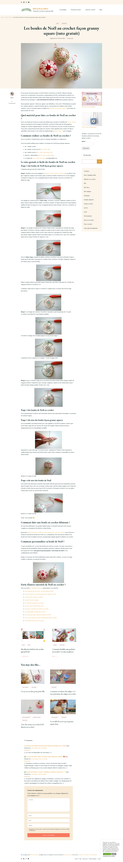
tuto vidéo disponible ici (44, 152)
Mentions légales (92, 858)
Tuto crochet (64, 23)
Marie (12, 97)
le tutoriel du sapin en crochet (34, 603)
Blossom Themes (68, 854)
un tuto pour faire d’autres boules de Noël (38, 615)
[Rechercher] (99, 161)
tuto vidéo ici (45, 149)
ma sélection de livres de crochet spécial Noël (39, 591)
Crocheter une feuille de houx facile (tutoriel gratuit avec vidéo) (45, 746)
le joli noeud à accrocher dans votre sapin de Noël (40, 594)
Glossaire (87, 195)
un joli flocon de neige (32, 600)
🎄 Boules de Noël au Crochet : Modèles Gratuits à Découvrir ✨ (44, 772)
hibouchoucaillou (40, 8)
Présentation (88, 216)
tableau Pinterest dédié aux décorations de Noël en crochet (45, 532)
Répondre (27, 750)
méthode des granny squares (58, 108)
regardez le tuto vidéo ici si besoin (54, 173)
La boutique (63, 9)
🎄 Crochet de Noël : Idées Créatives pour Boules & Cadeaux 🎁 (44, 756)
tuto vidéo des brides (39, 158)
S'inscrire (86, 148)
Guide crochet (88, 204)
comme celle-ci (58, 131)
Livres (23, 645)
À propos (100, 858)
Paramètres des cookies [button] (109, 856)
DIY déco (86, 187)
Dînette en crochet (36, 717)
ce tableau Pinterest (36, 588)
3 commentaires (12, 103)
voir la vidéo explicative (45, 155)
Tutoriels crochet (76, 9)
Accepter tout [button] (107, 854)
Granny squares (55, 717)
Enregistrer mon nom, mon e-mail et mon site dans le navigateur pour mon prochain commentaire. (49, 830)
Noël (57, 23)
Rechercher (87, 155)
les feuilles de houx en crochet (34, 620)
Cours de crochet (90, 9)
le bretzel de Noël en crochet (34, 597)
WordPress (81, 854)
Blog (101, 9)
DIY (85, 183)
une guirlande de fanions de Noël (35, 612)
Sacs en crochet (25, 687)
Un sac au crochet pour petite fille (33, 691)
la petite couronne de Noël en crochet (36, 609)
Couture (55, 645)
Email (84, 141)
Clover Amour (71, 122)
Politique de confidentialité (90, 854)
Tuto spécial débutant (91, 228)
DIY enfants (87, 191)
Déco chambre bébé (26, 717)
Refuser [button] (113, 854)
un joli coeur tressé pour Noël (34, 606)
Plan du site (85, 858)
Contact (76, 858)
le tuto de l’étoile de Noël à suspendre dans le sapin (41, 617)
